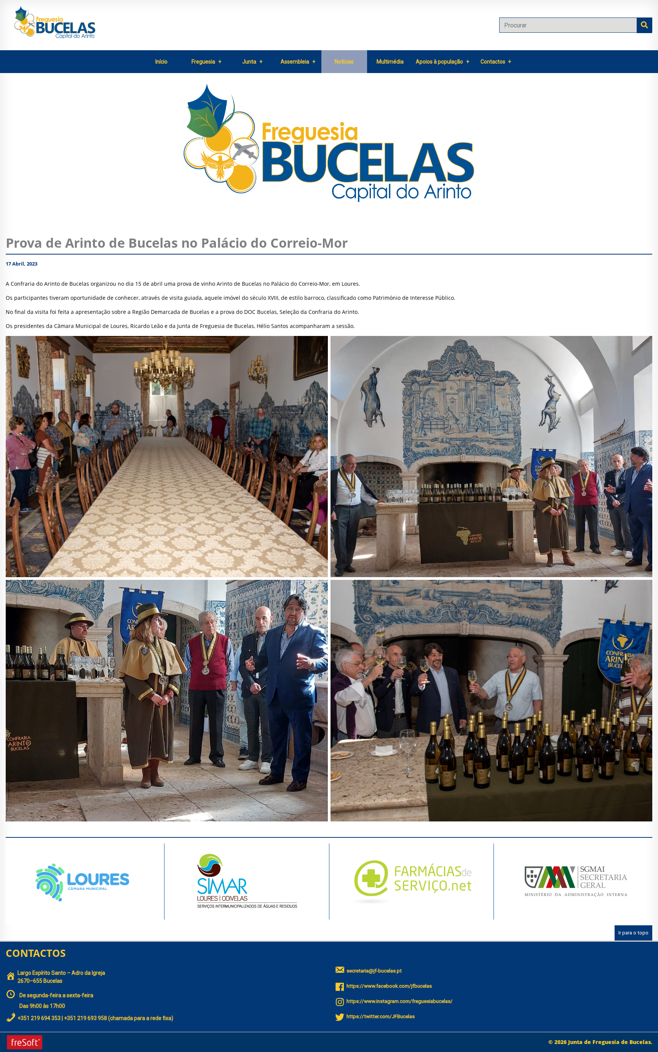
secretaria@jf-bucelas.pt (374, 971)
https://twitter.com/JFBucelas (381, 1016)
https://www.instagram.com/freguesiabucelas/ (400, 1001)
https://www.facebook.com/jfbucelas (389, 986)
